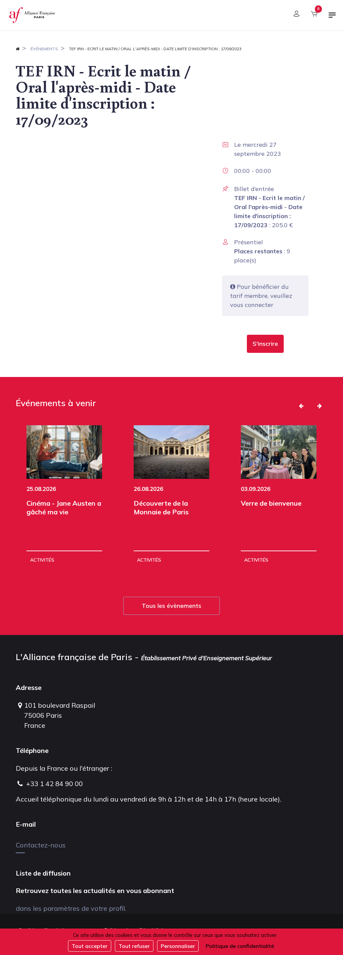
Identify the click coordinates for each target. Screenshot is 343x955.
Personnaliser (178, 946)
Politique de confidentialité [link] (240, 946)
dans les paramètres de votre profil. (71, 908)
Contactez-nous (41, 845)
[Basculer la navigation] (332, 17)
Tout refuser (134, 946)
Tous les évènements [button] (171, 606)
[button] (265, 344)
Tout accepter (90, 946)
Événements (44, 48)
